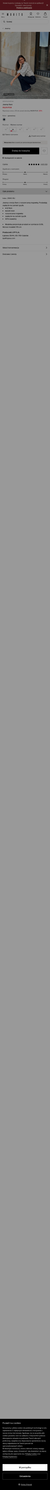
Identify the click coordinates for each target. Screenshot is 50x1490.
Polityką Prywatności (10, 1456)
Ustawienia (25, 1476)
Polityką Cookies (31, 1454)
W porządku (25, 1467)
